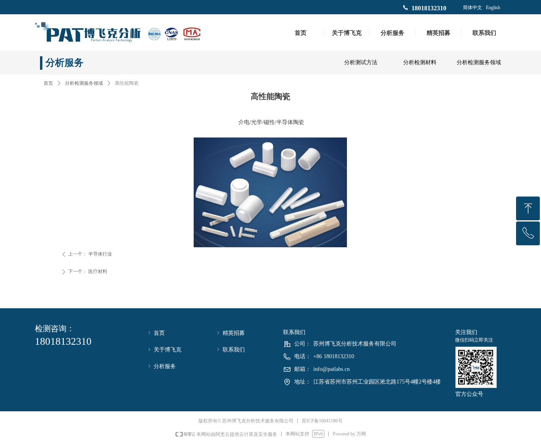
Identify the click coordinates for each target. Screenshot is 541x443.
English (493, 7)
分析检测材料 (419, 62)
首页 (48, 83)
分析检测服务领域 (479, 62)
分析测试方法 (360, 62)
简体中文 (472, 7)
